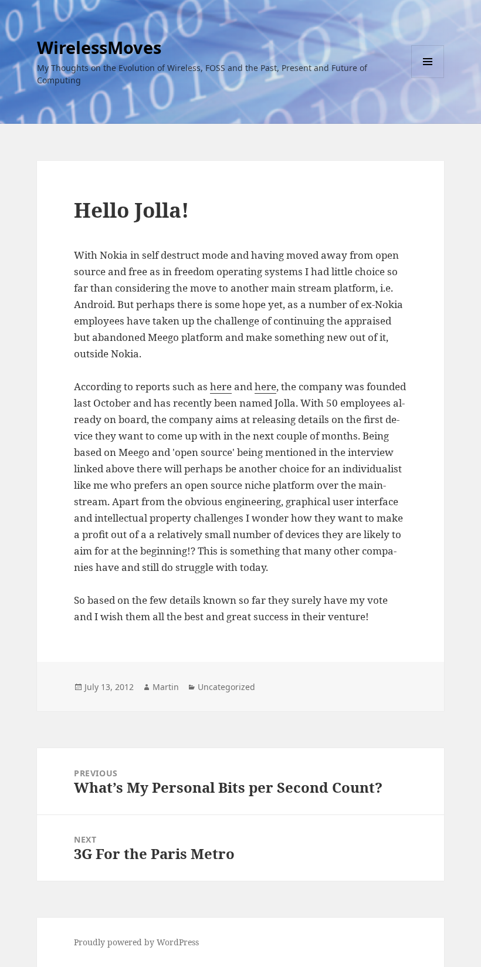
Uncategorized (226, 686)
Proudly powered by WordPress (136, 942)
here (221, 386)
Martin (166, 686)
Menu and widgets (428, 77)
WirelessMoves (99, 47)
